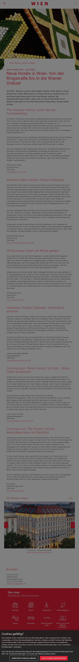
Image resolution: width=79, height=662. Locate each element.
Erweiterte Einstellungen (24, 658)
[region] (39, 646)
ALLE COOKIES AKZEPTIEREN (54, 658)
